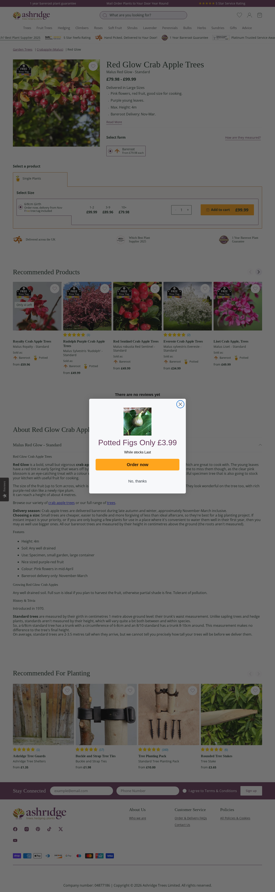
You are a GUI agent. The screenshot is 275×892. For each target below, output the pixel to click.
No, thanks (137, 481)
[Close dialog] (180, 404)
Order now (137, 464)
